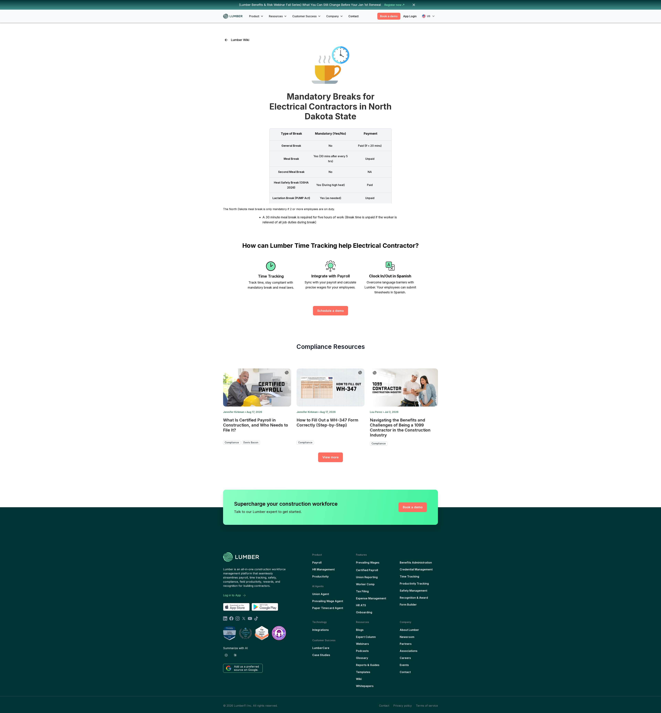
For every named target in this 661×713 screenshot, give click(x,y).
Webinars (362, 644)
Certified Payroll (367, 570)
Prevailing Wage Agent (327, 601)
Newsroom (407, 637)
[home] (234, 16)
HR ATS (361, 605)
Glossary (362, 658)
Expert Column (366, 637)
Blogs (360, 630)
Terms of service (427, 705)
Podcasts (362, 651)
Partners (406, 644)
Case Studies (321, 655)
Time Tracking (409, 576)
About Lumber (409, 630)
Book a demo (389, 16)
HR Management (323, 569)
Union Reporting (367, 577)
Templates (363, 672)
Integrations (320, 630)
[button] (256, 16)
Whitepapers (365, 686)
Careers (405, 658)
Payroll (317, 562)
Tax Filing (362, 591)
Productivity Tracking (414, 583)
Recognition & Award (414, 597)
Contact (353, 16)
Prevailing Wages (367, 562)
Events (404, 665)
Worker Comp (365, 584)
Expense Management (371, 598)
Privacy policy (402, 705)
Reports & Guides (367, 665)
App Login (410, 16)
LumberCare (320, 648)
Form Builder (408, 604)
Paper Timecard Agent (327, 608)
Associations (408, 651)
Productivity (320, 576)
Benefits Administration (416, 562)
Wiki (359, 679)
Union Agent (320, 594)
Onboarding (364, 612)
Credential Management (416, 569)
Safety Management (413, 590)
